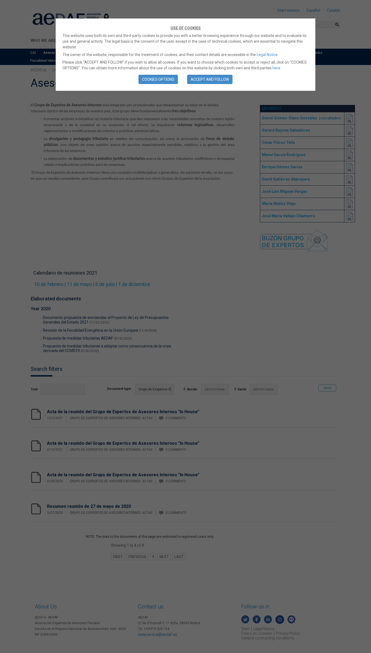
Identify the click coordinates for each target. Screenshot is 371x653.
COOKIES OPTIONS (158, 79)
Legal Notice (267, 54)
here (276, 68)
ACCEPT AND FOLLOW (210, 79)
